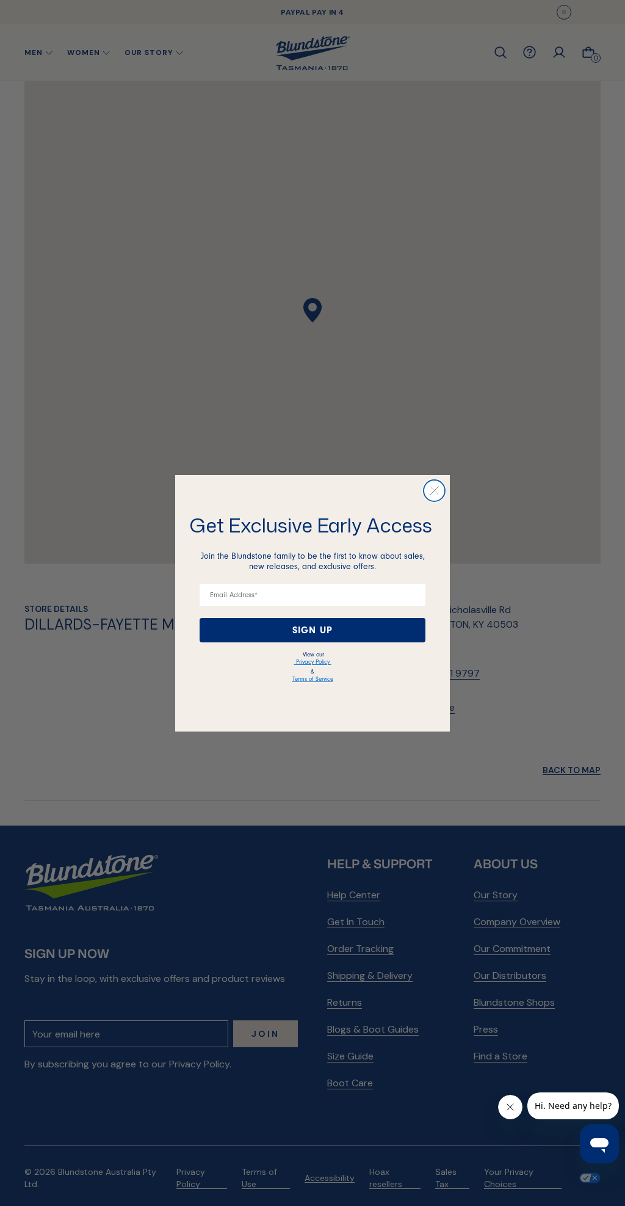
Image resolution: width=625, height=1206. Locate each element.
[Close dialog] (434, 490)
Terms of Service (312, 679)
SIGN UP (312, 630)
